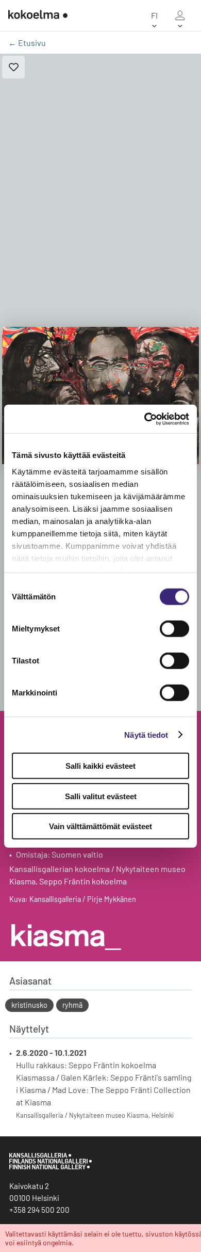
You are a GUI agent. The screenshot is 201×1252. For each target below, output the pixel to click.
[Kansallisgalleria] (50, 1167)
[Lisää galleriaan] (13, 67)
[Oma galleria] (180, 15)
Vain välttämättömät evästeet (100, 826)
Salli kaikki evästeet (100, 766)
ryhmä (72, 1005)
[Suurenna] (100, 395)
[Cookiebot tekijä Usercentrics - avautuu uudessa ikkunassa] (144, 418)
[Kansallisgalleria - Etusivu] (38, 15)
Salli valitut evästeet (101, 795)
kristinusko (29, 1005)
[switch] (174, 629)
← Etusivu (27, 42)
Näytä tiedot (146, 734)
